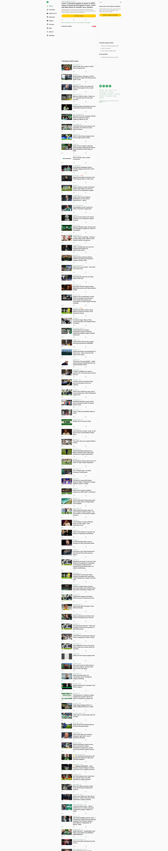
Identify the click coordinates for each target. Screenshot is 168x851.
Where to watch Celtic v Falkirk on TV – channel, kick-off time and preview (84, 97)
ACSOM (74, 144)
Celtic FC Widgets (102, 94)
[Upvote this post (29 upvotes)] (62, 305)
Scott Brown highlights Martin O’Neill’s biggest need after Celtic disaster (83, 169)
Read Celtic (75, 498)
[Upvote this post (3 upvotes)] (62, 417)
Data (116, 90)
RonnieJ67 (75, 478)
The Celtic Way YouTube (78, 328)
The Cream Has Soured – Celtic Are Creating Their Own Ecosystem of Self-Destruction (84, 627)
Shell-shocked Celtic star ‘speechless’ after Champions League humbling (82, 677)
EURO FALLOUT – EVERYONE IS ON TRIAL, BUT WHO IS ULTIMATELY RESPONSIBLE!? (84, 832)
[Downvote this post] (85, 20)
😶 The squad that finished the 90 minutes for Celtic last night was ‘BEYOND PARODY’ (83, 757)
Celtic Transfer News (103, 92)
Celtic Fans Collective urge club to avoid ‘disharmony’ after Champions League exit (84, 393)
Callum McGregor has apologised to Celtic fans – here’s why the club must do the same (84, 353)
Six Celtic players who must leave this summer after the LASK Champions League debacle (83, 777)
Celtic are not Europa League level (84, 655)
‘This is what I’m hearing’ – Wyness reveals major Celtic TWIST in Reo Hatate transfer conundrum (84, 238)
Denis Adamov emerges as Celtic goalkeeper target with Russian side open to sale (84, 77)
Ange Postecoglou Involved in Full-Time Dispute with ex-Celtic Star (84, 178)
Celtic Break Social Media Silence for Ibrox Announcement (83, 725)
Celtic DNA (75, 349)
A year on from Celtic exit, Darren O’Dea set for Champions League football (83, 218)
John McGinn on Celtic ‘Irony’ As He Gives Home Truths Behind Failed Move (84, 432)
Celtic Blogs (111, 92)
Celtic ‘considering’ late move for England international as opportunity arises (83, 248)
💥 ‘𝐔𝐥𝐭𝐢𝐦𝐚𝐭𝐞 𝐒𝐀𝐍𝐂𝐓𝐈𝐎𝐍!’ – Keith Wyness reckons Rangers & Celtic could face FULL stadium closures (83, 767)
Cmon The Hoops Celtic (77, 114)
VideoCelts (75, 439)
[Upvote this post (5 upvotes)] (62, 751)
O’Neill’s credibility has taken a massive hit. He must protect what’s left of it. (84, 373)
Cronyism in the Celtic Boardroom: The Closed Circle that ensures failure (84, 553)
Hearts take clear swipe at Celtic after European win (83, 67)
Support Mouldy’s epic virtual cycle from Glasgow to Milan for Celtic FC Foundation (84, 228)
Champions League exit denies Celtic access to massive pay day (83, 597)
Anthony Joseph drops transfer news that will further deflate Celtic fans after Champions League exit (84, 588)
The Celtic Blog (76, 124)
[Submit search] (120, 2)
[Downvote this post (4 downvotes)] (74, 305)
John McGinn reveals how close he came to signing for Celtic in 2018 (84, 636)
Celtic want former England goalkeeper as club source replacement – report (81, 198)
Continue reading (78, 15)
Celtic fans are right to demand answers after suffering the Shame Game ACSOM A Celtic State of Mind (84, 148)
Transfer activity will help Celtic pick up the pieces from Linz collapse (83, 383)
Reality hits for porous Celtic (82, 421)
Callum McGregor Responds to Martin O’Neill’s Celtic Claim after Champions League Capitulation (83, 452)
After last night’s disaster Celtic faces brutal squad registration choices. (83, 787)
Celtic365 (75, 549)
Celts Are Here (76, 175)
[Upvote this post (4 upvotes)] (62, 802)
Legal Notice (101, 95)
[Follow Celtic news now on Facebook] (106, 86)
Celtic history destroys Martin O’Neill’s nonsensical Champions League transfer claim (83, 258)
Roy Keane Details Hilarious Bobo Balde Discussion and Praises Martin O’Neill (84, 288)
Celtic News (101, 90)
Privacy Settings (108, 95)
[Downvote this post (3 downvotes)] (74, 232)
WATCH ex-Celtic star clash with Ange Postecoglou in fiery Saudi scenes (83, 87)
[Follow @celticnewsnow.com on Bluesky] (100, 86)
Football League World (65, 1)
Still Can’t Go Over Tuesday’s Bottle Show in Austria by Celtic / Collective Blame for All (84, 117)
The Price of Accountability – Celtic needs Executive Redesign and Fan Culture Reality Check (84, 363)
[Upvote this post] (74, 20)
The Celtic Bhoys (76, 64)
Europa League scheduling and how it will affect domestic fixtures (84, 107)
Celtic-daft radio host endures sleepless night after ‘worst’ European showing (82, 736)
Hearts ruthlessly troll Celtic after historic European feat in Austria (83, 616)
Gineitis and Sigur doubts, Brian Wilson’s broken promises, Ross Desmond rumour (83, 311)
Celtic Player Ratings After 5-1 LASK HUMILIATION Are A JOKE (83, 706)
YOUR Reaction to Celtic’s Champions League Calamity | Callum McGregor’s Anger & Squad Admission (84, 332)
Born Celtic (75, 255)
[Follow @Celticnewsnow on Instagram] (110, 86)
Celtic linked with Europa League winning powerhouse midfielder (83, 342)
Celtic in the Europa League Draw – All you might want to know (84, 136)
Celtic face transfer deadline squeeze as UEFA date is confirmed (84, 491)
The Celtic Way (76, 634)
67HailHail (75, 74)
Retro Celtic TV (111, 94)
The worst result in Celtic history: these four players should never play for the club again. (83, 666)
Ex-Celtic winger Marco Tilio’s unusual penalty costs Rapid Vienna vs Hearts (84, 321)
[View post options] (95, 64)
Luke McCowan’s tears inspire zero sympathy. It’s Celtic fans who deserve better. (84, 127)
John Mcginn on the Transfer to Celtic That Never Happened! (83, 208)
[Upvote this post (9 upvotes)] (62, 163)
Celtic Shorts (75, 104)
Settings (114, 95)
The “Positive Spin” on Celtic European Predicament (82, 471)
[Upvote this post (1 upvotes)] (62, 153)
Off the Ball (75, 653)
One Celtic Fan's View (77, 265)
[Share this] (62, 20)
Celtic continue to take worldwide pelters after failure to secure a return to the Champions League (83, 188)
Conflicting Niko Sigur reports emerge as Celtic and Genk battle (83, 542)
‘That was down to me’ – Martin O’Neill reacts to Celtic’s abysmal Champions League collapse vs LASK (83, 808)
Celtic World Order (76, 829)
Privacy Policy (117, 94)
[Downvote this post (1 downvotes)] (74, 102)
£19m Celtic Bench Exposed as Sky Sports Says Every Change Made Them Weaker (84, 501)
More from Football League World (110, 46)
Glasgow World (76, 508)
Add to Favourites (106, 48)
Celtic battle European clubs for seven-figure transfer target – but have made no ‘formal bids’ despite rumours (84, 512)
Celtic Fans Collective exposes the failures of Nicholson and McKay (84, 532)
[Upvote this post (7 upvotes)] (62, 232)
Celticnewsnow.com (103, 100)
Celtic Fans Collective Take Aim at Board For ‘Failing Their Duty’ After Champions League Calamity (84, 797)
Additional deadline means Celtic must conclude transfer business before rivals (83, 403)
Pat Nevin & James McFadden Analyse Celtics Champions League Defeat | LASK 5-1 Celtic (84, 482)
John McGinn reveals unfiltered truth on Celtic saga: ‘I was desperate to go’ (83, 523)
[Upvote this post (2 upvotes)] (62, 102)
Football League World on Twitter (110, 57)
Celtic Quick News (76, 419)
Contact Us (101, 97)
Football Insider (76, 235)
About (106, 90)
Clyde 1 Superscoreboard (78, 839)
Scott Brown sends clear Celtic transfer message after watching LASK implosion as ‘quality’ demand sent (84, 577)
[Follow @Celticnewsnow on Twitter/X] (103, 86)
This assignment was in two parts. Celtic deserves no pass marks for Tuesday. (84, 647)
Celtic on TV (75, 94)
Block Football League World (109, 51)
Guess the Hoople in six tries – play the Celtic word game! (75, 22)
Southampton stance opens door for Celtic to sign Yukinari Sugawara (84, 461)
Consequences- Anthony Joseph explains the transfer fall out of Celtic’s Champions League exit (83, 696)
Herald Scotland (76, 84)
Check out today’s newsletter (110, 15)
